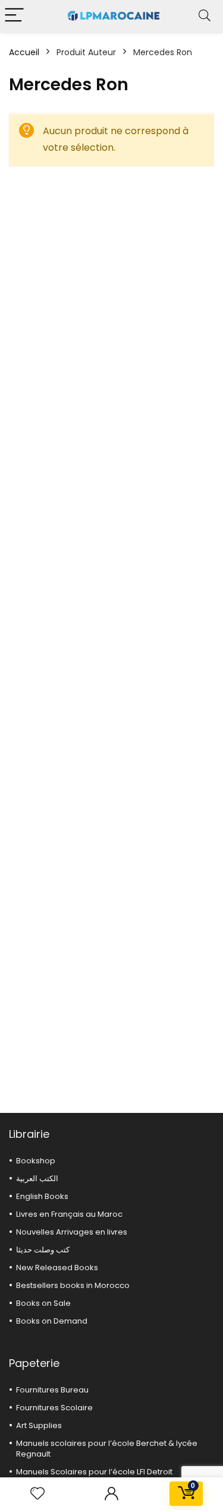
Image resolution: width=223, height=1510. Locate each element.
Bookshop (35, 1160)
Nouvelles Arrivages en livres (71, 1232)
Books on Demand (51, 1321)
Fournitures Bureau (52, 1389)
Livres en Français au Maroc (69, 1214)
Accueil (24, 52)
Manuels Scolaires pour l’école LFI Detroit (94, 1471)
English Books (42, 1196)
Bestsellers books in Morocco (73, 1285)
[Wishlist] (37, 1493)
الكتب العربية (37, 1178)
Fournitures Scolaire (54, 1407)
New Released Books (57, 1267)
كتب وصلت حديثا (43, 1249)
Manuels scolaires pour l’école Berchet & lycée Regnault (106, 1449)
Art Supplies (39, 1425)
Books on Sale (43, 1303)
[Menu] (14, 15)
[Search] (204, 15)
